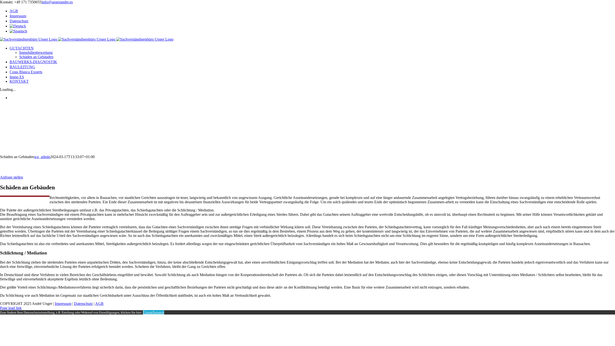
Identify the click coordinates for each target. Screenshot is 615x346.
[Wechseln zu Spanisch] (312, 30)
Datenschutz (83, 304)
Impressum (63, 304)
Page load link (11, 308)
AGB (99, 304)
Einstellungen (153, 312)
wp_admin (42, 157)
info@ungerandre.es (57, 2)
